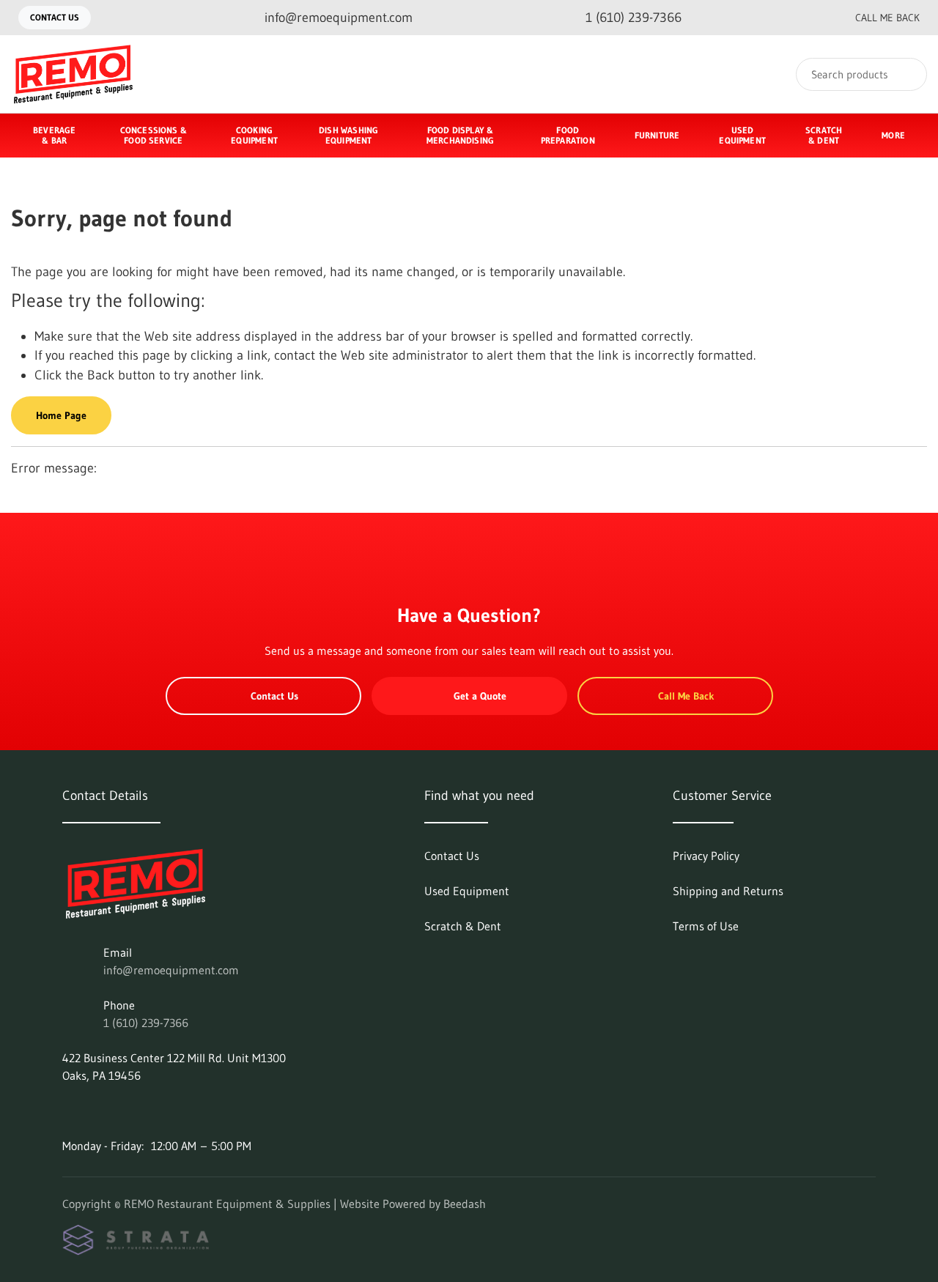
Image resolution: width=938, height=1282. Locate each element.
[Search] (906, 74)
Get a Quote (480, 696)
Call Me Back (887, 17)
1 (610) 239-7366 (145, 1022)
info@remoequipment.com (171, 970)
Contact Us (54, 17)
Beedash (464, 1203)
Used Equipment (742, 135)
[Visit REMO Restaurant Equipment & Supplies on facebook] (68, 1110)
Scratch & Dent (823, 135)
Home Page (61, 415)
